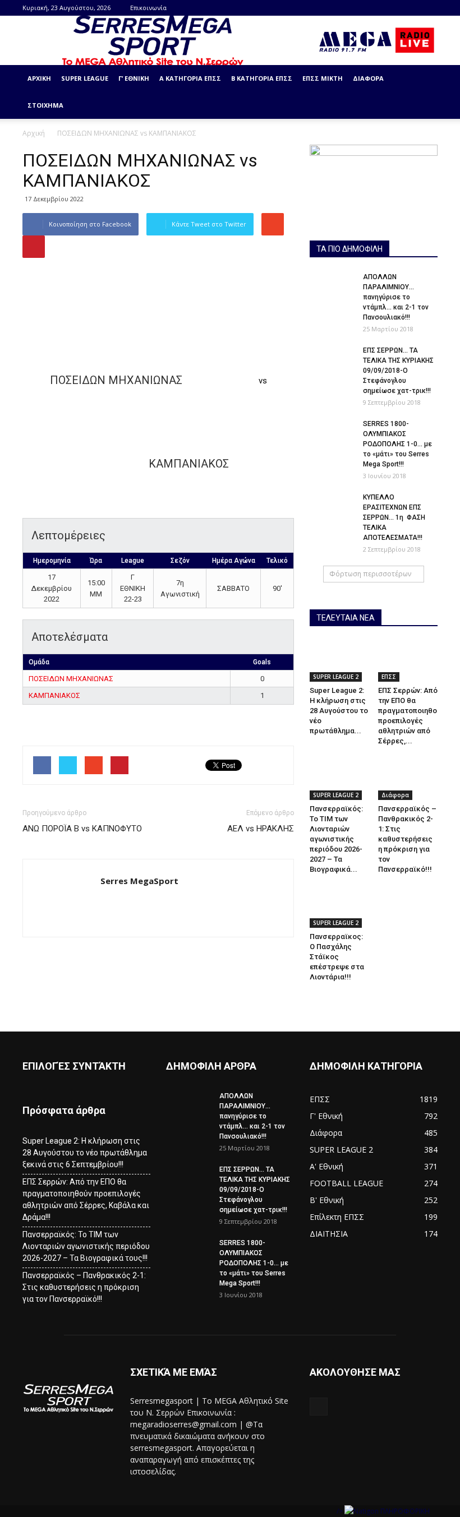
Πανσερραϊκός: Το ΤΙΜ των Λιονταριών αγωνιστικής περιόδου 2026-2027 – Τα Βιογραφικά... (336, 838)
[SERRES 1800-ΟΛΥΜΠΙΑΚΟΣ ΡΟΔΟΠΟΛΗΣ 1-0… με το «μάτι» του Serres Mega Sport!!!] (332, 434)
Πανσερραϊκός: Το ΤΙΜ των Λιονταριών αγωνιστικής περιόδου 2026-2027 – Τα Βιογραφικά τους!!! (86, 1246)
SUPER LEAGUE (84, 78)
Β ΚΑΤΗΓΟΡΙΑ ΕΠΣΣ (261, 78)
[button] (424, 91)
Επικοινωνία (148, 7)
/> (340, 1511)
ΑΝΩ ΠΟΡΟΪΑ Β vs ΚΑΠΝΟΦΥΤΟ (82, 829)
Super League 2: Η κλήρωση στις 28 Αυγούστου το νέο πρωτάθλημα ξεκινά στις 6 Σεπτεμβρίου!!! (84, 1152)
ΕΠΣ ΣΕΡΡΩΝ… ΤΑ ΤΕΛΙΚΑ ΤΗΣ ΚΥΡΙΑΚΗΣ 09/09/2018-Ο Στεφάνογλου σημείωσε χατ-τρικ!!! (398, 370)
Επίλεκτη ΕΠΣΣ (337, 1216)
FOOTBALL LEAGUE (346, 1183)
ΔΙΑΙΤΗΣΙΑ (329, 1233)
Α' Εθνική (326, 1166)
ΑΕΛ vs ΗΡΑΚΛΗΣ (260, 829)
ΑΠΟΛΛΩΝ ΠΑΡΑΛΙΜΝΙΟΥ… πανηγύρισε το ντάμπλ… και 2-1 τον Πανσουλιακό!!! (396, 297)
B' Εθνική (327, 1200)
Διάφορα (368, 78)
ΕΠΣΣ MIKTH (322, 78)
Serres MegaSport (139, 880)
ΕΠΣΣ (388, 677)
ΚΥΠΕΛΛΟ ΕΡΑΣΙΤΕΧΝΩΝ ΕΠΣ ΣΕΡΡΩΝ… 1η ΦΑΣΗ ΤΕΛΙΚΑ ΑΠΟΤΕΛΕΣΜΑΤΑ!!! (394, 517)
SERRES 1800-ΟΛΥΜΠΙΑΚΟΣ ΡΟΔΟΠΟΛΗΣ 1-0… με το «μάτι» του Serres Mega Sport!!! (397, 444)
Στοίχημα (45, 105)
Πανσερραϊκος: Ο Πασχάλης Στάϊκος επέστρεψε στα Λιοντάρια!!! (337, 956)
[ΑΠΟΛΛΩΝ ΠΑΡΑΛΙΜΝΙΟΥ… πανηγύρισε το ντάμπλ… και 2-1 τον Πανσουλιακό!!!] (332, 287)
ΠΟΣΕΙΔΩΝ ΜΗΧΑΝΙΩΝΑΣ (71, 678)
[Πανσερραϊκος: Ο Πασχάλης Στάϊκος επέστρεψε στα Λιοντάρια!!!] (340, 907)
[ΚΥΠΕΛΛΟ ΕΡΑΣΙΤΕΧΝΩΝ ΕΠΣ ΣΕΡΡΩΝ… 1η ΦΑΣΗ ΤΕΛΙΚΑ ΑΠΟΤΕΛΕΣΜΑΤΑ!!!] (332, 508)
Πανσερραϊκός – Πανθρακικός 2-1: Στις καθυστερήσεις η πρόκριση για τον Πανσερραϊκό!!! (407, 838)
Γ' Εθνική (326, 1116)
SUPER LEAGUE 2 (335, 677)
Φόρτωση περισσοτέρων (370, 574)
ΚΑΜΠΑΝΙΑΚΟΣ (54, 695)
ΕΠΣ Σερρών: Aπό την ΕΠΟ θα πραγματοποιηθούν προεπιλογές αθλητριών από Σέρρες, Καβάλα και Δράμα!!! (85, 1199)
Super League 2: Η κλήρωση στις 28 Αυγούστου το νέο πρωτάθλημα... (339, 710)
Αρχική (39, 78)
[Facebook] (429, 8)
